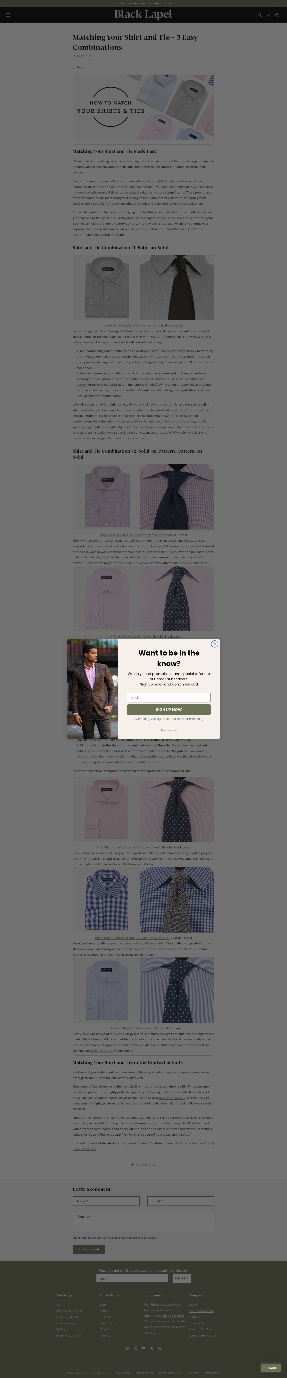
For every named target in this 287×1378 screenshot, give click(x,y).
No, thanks (169, 730)
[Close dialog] (214, 644)
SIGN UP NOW (169, 709)
